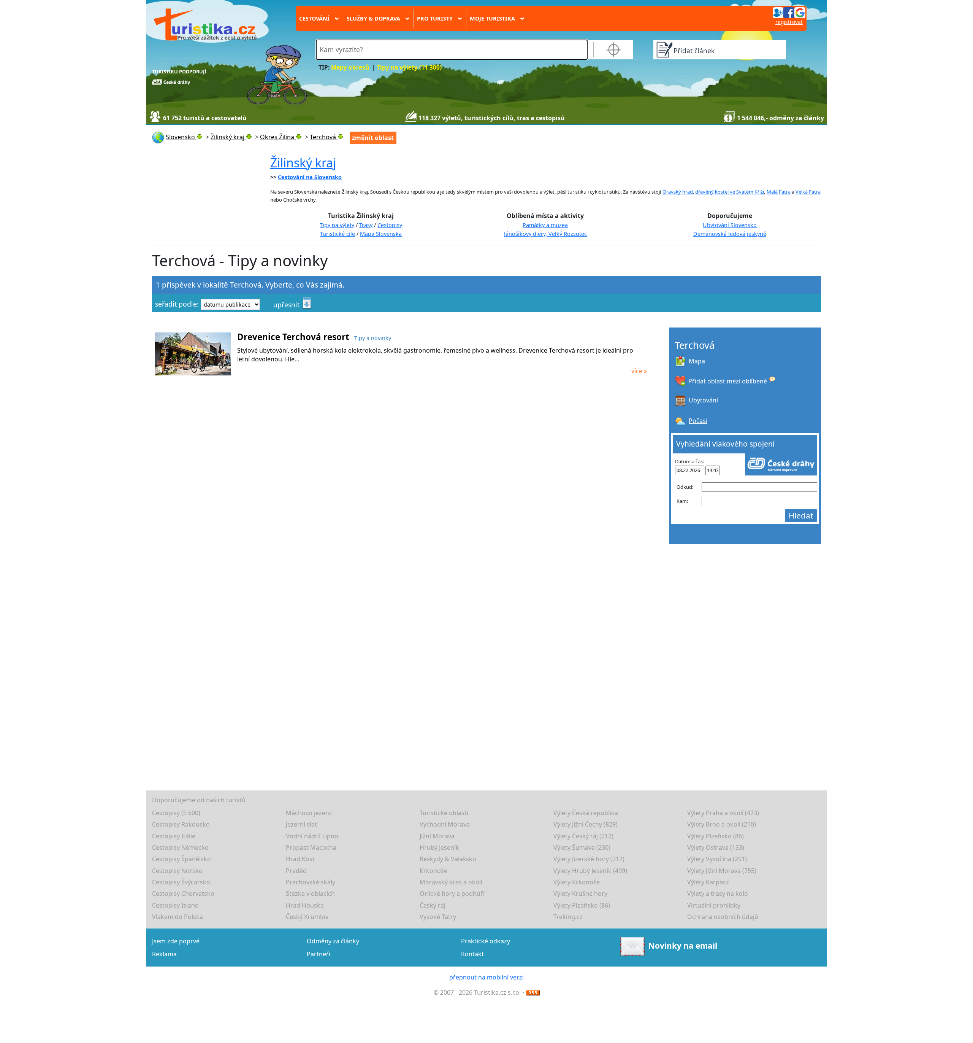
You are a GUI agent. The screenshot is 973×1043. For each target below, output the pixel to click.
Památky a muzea (545, 225)
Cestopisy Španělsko (181, 859)
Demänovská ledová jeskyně (729, 233)
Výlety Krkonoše (576, 882)
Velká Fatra (808, 191)
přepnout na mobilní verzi (486, 977)
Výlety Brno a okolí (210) (721, 824)
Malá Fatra (779, 191)
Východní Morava (445, 824)
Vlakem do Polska (177, 917)
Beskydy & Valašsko (448, 859)
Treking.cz (568, 917)
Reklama (164, 954)
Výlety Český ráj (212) (583, 836)
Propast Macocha (311, 847)
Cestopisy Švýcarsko (181, 882)
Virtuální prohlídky (713, 905)
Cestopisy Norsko (177, 871)
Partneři (318, 954)
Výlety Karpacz (708, 882)
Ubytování (703, 400)
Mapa (697, 361)
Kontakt (472, 954)
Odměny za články (333, 941)
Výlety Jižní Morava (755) (721, 871)
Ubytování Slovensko (730, 225)
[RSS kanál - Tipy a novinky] (533, 992)
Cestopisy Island (175, 905)
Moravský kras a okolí (451, 882)
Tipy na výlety (337, 225)
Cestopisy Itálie (173, 836)
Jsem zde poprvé (176, 941)
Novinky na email (682, 945)
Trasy (365, 225)
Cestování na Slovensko (310, 177)
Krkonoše (433, 871)
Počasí (698, 421)
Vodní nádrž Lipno (312, 836)
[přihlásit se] (789, 12)
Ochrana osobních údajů (722, 917)
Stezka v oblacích (310, 893)
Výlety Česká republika (585, 813)
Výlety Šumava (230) (581, 847)
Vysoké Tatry (438, 917)
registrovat (789, 21)
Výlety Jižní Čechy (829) (585, 824)
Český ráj (432, 905)
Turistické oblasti (444, 813)
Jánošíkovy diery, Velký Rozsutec (545, 233)
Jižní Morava (437, 836)
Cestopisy (389, 225)
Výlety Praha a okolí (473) (723, 813)
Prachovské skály (310, 882)
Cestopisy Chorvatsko (183, 893)
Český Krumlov (307, 917)
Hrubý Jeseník (439, 847)
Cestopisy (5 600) (176, 813)
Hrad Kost (300, 859)
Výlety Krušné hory (580, 893)
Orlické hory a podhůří (452, 893)
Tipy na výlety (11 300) (409, 68)
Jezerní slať (301, 824)
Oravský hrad (677, 191)
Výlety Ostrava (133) (715, 847)
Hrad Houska (305, 905)
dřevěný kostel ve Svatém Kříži (729, 191)
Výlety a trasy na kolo (717, 893)
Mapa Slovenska (381, 233)
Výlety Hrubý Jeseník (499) (590, 871)
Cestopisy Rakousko (181, 824)
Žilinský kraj (303, 162)
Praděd (296, 871)
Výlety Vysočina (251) (717, 859)
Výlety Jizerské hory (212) (588, 859)
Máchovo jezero (309, 813)
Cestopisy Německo (180, 847)
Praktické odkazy (485, 941)
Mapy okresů (350, 68)
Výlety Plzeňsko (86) (715, 836)
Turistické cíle (337, 233)
